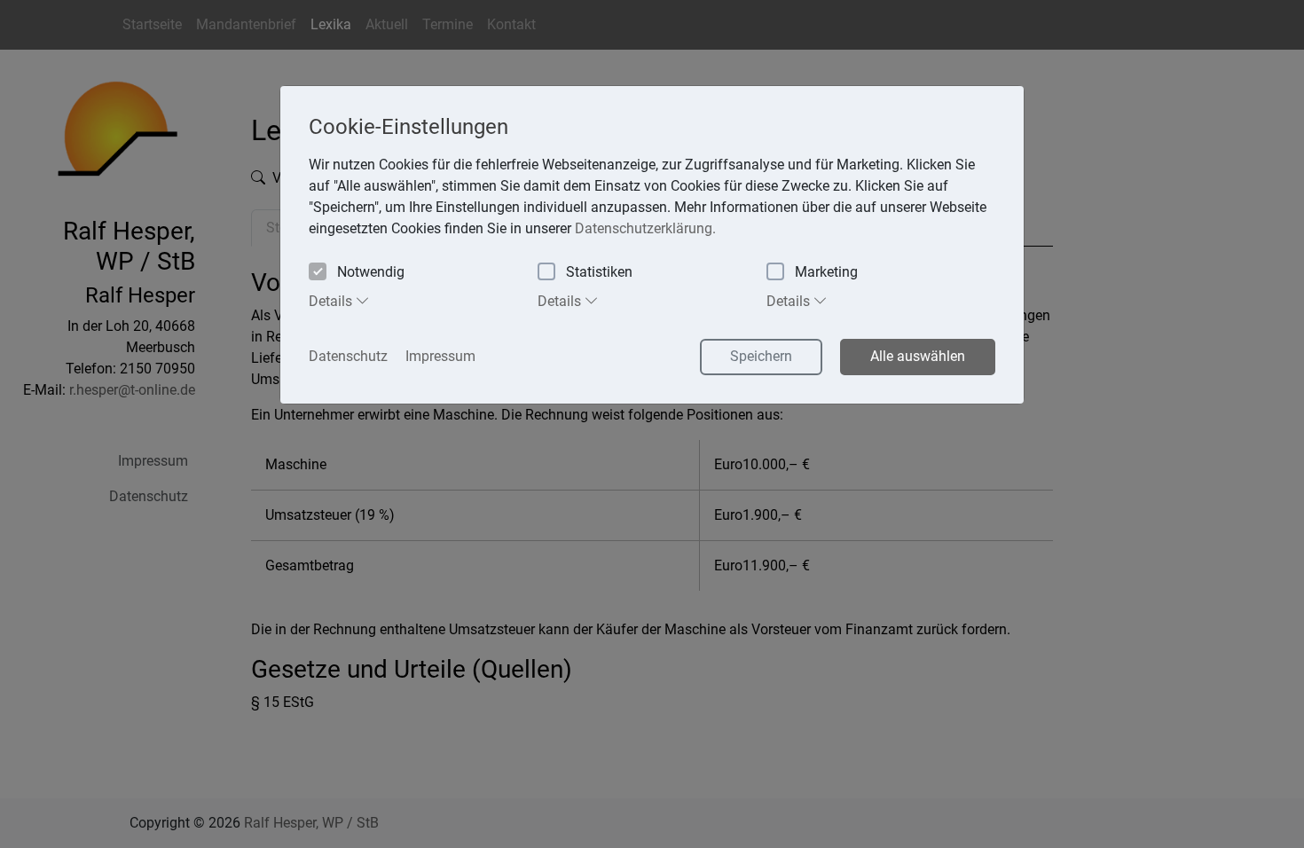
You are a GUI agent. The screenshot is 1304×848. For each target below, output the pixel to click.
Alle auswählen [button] (917, 356)
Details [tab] (332, 301)
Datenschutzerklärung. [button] (645, 228)
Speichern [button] (761, 356)
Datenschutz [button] (348, 356)
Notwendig (371, 271)
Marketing (826, 271)
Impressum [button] (440, 356)
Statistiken (599, 271)
